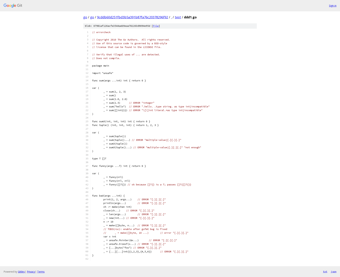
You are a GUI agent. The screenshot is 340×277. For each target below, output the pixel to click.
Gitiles (21, 271)
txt (325, 271)
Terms (41, 271)
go (85, 17)
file (156, 25)
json (333, 271)
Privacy (31, 271)
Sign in (332, 5)
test (178, 17)
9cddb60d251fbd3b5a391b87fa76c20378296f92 (132, 17)
